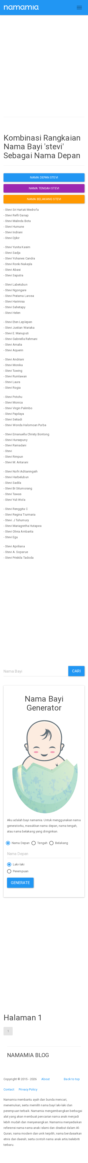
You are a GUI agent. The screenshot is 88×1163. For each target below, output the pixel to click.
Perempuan (20, 871)
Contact (9, 1089)
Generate (20, 882)
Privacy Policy (28, 1089)
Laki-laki (18, 864)
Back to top (72, 1079)
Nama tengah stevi (44, 188)
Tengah (42, 843)
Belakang (61, 843)
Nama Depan (20, 843)
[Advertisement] (44, 67)
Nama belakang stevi (44, 199)
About (45, 1079)
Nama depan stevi (44, 177)
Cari (76, 671)
